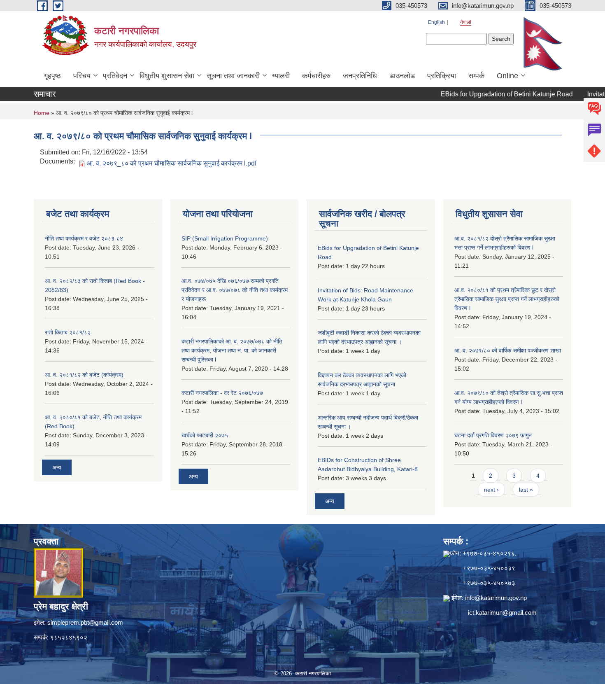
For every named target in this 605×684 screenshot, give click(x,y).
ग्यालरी (281, 76)
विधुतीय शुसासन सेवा (167, 76)
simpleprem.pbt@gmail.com (85, 622)
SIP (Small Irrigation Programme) (225, 238)
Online (507, 76)
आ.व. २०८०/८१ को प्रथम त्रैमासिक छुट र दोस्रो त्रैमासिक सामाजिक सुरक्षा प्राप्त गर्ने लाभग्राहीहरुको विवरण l (506, 299)
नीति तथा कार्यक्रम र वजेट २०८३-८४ (84, 238)
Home (41, 113)
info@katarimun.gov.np (496, 597)
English (436, 22)
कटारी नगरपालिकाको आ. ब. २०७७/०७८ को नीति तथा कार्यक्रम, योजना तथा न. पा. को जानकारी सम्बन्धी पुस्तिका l (232, 350)
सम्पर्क (476, 76)
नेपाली (465, 22)
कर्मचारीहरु (316, 76)
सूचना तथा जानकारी (233, 76)
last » (526, 489)
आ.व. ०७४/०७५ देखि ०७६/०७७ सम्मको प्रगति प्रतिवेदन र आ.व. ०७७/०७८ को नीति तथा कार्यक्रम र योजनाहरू (235, 290)
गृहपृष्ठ (52, 76)
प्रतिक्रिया (441, 76)
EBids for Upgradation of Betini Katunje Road (492, 94)
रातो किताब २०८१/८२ (68, 332)
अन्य (56, 467)
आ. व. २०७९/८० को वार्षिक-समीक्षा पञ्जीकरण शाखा (507, 350)
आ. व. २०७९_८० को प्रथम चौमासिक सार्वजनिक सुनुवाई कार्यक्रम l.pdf (171, 163)
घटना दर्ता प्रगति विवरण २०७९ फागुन (493, 435)
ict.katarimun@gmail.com (502, 612)
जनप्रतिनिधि (360, 76)
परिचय (82, 76)
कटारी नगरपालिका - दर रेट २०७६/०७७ (222, 393)
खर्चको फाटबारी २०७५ (205, 435)
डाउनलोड (402, 76)
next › (491, 489)
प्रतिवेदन (115, 76)
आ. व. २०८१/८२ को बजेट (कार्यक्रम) (84, 374)
